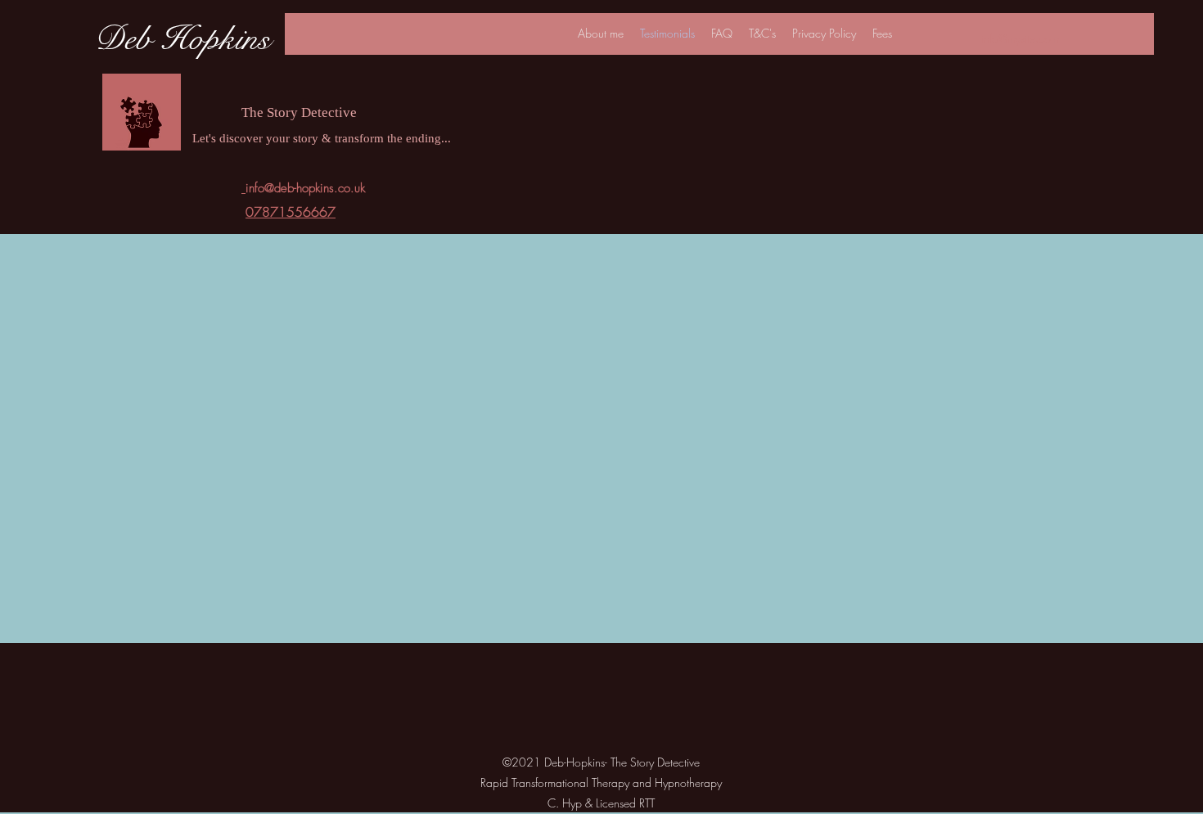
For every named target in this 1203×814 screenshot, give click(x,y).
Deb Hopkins (182, 39)
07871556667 (291, 212)
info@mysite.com (1020, 38)
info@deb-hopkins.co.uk (305, 188)
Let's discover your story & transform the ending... (321, 139)
